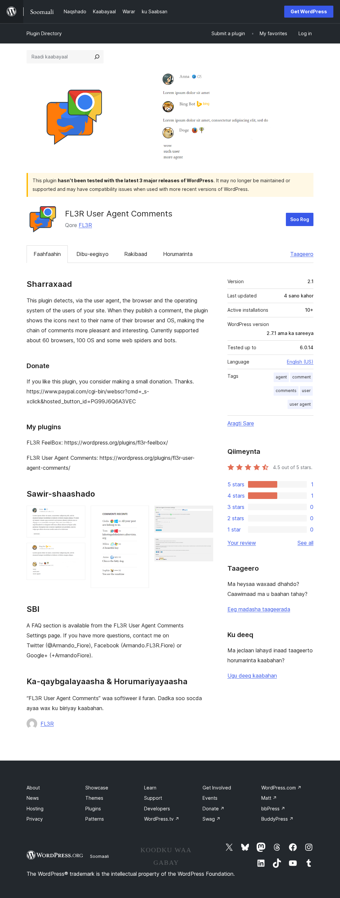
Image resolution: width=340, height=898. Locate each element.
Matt (269, 798)
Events (210, 798)
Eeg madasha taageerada (258, 609)
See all (305, 542)
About (33, 787)
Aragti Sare (240, 423)
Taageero (301, 254)
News (33, 798)
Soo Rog (299, 219)
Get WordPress (309, 11)
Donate (213, 808)
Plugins (93, 808)
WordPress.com (281, 787)
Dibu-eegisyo (92, 254)
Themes (94, 798)
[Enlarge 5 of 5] (204, 546)
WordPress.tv (161, 819)
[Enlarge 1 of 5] (76, 514)
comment (301, 376)
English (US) (300, 362)
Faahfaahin (47, 254)
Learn (150, 787)
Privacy (35, 819)
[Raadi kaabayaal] (97, 56)
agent (281, 376)
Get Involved (217, 787)
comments (286, 390)
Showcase (96, 787)
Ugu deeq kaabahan (252, 675)
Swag (211, 819)
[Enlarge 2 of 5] (76, 551)
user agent (300, 404)
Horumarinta (178, 254)
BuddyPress (277, 819)
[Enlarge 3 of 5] (140, 514)
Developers (157, 808)
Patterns (94, 819)
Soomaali (99, 856)
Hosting (35, 808)
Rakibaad (135, 254)
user (306, 390)
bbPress (273, 808)
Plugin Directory (44, 33)
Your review (241, 542)
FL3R (85, 225)
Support (153, 798)
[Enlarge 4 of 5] (204, 514)
